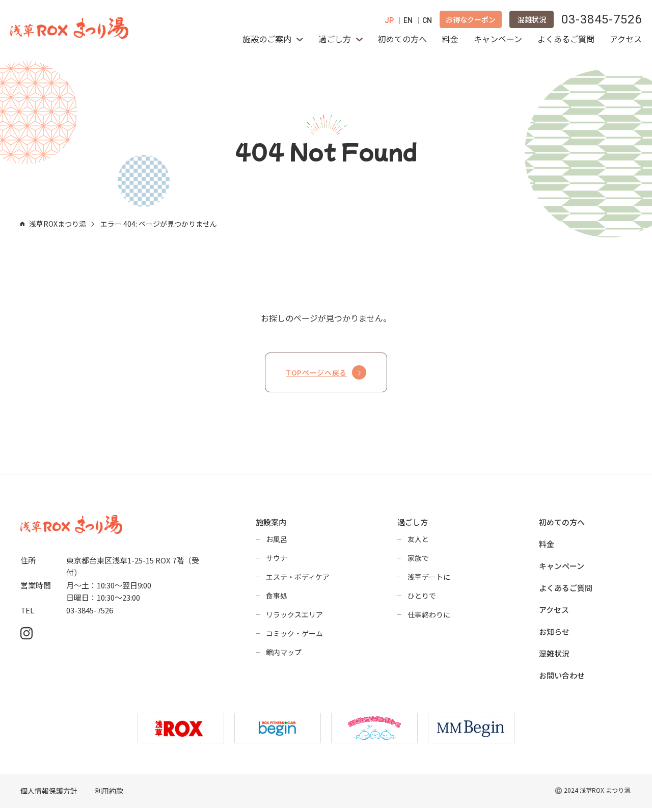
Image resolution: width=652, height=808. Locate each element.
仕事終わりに (429, 614)
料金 (450, 39)
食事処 (276, 595)
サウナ (276, 558)
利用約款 (109, 791)
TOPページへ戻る (316, 372)
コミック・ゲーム (294, 633)
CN (427, 20)
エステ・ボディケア (298, 577)
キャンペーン (498, 39)
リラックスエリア (294, 614)
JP (389, 20)
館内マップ (284, 652)
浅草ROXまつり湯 (57, 224)
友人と (418, 539)
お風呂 (276, 539)
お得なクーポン (471, 19)
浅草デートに (429, 577)
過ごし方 (334, 39)
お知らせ (554, 631)
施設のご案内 (266, 39)
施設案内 (271, 522)
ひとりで (422, 595)
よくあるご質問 (565, 39)
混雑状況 (532, 19)
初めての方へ (402, 39)
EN (408, 20)
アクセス (626, 39)
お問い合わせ (562, 675)
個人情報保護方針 (48, 791)
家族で (418, 558)
